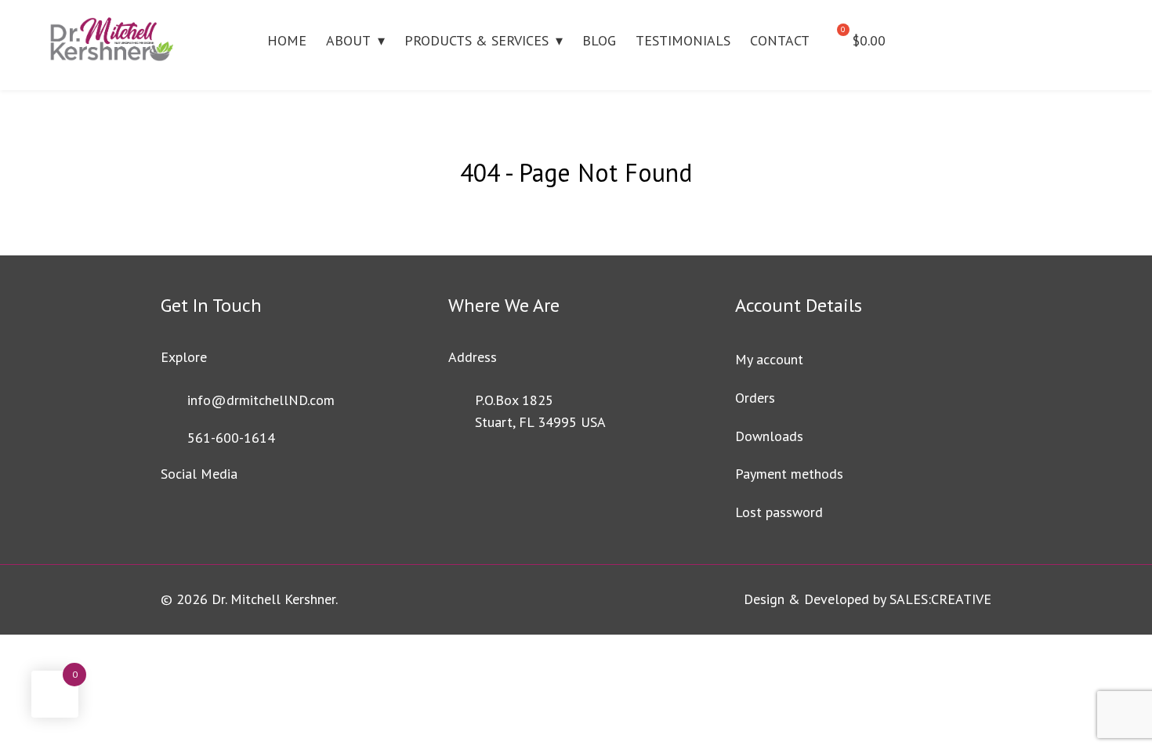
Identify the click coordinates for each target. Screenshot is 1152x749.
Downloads (769, 436)
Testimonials (683, 40)
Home (286, 40)
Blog (599, 40)
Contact (780, 40)
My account (769, 359)
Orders (755, 398)
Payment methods (789, 474)
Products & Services (476, 40)
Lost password (779, 512)
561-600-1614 (231, 438)
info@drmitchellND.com (261, 400)
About (348, 40)
